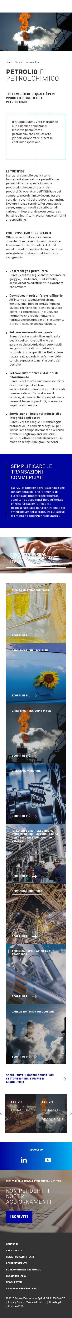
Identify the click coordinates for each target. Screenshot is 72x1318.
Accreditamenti (16, 1263)
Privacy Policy (16, 1302)
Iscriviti (19, 1217)
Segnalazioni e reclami (21, 1288)
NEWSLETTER (14, 1282)
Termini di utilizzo (36, 1302)
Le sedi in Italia (16, 1275)
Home (9, 62)
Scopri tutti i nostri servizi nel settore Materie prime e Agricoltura (30, 1079)
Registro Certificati (20, 1257)
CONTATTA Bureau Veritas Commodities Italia (33, 558)
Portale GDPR (16, 1306)
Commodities (32, 62)
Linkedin (24, 1160)
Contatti (12, 1244)
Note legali (55, 1302)
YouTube (48, 1160)
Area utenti (14, 1250)
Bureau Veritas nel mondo (23, 1269)
